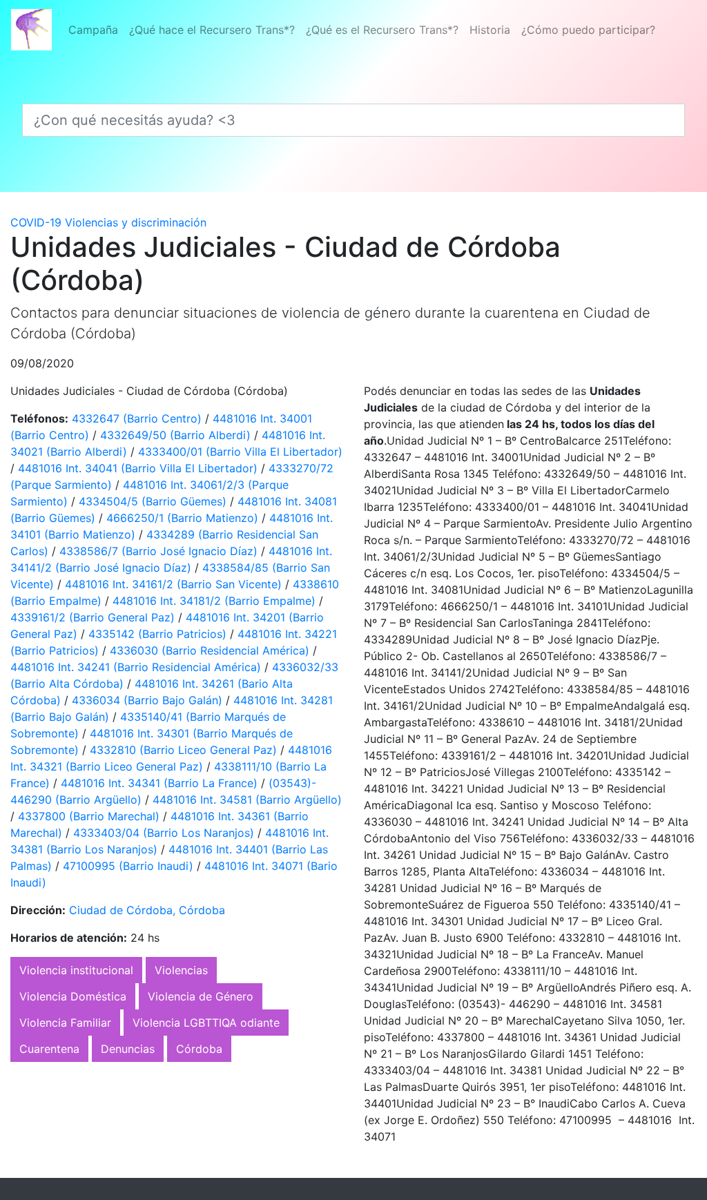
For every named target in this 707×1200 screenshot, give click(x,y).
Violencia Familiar (65, 1022)
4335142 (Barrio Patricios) (159, 634)
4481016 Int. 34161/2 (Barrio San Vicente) (175, 584)
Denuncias (128, 1049)
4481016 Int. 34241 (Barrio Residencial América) (137, 667)
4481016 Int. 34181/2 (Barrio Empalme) (216, 601)
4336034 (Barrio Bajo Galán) (149, 700)
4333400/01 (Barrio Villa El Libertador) (240, 451)
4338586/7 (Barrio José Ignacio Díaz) (160, 551)
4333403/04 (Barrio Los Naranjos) (165, 833)
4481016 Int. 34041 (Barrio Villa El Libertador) (139, 468)
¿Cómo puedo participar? (588, 30)
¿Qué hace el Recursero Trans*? (212, 30)
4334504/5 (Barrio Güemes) (154, 501)
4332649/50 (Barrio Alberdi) (177, 435)
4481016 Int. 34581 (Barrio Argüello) (247, 799)
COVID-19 (35, 222)
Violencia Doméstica (72, 996)
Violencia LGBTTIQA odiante (206, 1022)
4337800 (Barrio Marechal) (90, 816)
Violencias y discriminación (135, 222)
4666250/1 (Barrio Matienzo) (184, 518)
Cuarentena (49, 1049)
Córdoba (199, 1049)
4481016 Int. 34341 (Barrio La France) (161, 783)
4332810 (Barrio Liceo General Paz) (185, 750)
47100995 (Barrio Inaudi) (130, 866)
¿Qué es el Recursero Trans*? (382, 30)
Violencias (181, 970)
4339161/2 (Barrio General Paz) (94, 617)
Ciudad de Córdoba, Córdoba (147, 910)
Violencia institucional (76, 970)
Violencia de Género (200, 996)
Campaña (93, 30)
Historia (489, 30)
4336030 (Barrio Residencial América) (211, 650)
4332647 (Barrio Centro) (138, 418)
